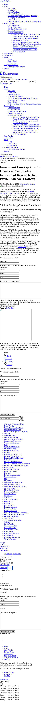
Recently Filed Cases (11, 516)
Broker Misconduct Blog (12, 430)
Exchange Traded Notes (12, 456)
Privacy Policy (9, 672)
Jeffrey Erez (12, 10)
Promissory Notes (10, 509)
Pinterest (9, 365)
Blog (10, 59)
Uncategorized (9, 531)
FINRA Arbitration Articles (13, 462)
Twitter (9, 361)
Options (6, 497)
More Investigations (19, 51)
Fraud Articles (9, 467)
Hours (10, 568)
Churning (7, 433)
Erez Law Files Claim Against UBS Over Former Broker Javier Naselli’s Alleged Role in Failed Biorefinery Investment (26, 36)
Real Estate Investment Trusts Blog (15, 513)
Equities (7, 452)
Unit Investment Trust (11, 533)
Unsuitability (8, 535)
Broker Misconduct (14, 27)
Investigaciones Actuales (16, 67)
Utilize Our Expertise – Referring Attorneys (22, 16)
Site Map (7, 676)
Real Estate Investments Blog (14, 514)
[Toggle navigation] (1, 76)
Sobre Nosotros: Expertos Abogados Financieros (24, 21)
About (6, 6)
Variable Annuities (10, 539)
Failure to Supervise (10, 460)
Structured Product (10, 526)
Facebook (3, 261)
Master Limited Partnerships (13, 482)
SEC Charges (8, 518)
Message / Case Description (9, 281)
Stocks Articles (9, 524)
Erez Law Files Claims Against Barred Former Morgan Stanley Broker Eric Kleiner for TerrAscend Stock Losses (25, 48)
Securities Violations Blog (12, 520)
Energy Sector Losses (11, 450)
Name (2, 269)
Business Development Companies (15, 431)
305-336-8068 (24, 81)
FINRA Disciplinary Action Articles (16, 465)
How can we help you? (8, 395)
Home (6, 4)
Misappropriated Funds (12, 484)
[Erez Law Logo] (2, 72)
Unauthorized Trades (11, 530)
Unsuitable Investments (27, 184)
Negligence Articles (10, 492)
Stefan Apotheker (14, 12)
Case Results (8, 53)
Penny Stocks (8, 501)
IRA (5, 479)
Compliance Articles (11, 437)
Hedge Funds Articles (11, 469)
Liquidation (8, 481)
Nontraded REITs (10, 494)
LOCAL (4, 545)
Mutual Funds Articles (11, 490)
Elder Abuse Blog (10, 448)
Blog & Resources (10, 656)
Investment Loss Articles (12, 475)
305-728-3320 (4, 565)
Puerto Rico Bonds (10, 511)
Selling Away (8, 522)
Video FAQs (12, 63)
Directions (3, 568)
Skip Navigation (5, 1)
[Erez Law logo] (6, 83)
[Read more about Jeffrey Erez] (16, 340)
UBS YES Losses (10, 528)
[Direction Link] (12, 554)
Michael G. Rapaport (15, 14)
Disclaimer (7, 674)
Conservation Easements (12, 441)
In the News (12, 19)
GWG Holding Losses (20, 40)
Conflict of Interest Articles (13, 439)
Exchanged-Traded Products (13, 458)
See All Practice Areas (15, 31)
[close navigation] (3, 76)
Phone (2, 273)
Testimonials (8, 55)
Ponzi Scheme (9, 503)
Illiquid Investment (10, 471)
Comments (3, 592)
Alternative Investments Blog (14, 424)
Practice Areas (9, 23)
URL (1, 375)
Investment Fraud (14, 25)
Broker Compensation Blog (13, 428)
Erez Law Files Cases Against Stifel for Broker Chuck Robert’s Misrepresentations (27, 43)
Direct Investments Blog (12, 447)
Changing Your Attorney (16, 18)
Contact (6, 68)
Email (2, 277)
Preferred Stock (9, 505)
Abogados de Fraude (11, 65)
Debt (5, 445)
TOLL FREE (4, 549)
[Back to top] (4, 679)
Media (6, 57)
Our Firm (11, 8)
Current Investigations (15, 33)
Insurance (7, 473)
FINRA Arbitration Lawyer (17, 29)
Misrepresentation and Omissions (15, 486)
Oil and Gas (8, 496)
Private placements (10, 507)
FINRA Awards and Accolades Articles (17, 464)
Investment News (10, 477)
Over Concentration (10, 499)
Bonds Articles (9, 426)
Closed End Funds (10, 435)
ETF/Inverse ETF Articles (12, 454)
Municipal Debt (9, 488)
